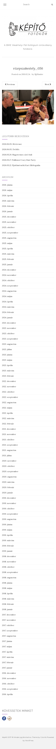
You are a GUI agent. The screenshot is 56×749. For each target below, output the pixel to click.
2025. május (7, 243)
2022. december (9, 381)
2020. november (9, 461)
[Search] (52, 5)
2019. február (8, 546)
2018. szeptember (10, 572)
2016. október (8, 683)
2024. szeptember (10, 285)
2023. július (7, 349)
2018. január (7, 609)
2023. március (8, 370)
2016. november (9, 678)
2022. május (7, 408)
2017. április (7, 652)
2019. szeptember (10, 514)
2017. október (8, 625)
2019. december (9, 498)
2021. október (8, 439)
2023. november (9, 328)
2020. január (7, 492)
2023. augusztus (9, 344)
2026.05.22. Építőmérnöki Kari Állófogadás (21, 165)
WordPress (29, 740)
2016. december (9, 673)
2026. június (7, 185)
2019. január (7, 551)
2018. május (7, 588)
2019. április (7, 535)
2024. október (8, 280)
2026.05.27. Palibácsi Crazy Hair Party (19, 160)
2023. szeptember (10, 339)
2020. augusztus (9, 477)
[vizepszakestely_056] (28, 107)
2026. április (7, 195)
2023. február (8, 376)
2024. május (7, 296)
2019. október (8, 508)
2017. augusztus (9, 636)
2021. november (9, 434)
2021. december (9, 429)
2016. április (7, 694)
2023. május (7, 360)
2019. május (7, 530)
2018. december (9, 556)
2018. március (8, 599)
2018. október (8, 567)
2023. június (7, 354)
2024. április (7, 301)
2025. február (8, 259)
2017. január (7, 668)
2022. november (9, 386)
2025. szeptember (10, 232)
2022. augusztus (9, 402)
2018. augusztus (9, 577)
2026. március (8, 201)
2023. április (7, 365)
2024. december (9, 270)
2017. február (8, 662)
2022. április (7, 413)
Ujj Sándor (38, 74)
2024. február (8, 312)
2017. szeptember (10, 630)
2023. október (8, 333)
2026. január (7, 211)
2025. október (8, 227)
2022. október (8, 392)
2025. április (7, 248)
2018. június (7, 583)
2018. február (8, 604)
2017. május (7, 646)
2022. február (8, 423)
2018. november (9, 561)
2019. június (7, 524)
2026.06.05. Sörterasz (12, 144)
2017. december (9, 614)
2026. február (8, 206)
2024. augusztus (9, 291)
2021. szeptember (10, 445)
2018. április (7, 593)
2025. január (7, 264)
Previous (10, 84)
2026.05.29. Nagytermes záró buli (17, 154)
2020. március (8, 482)
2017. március (8, 657)
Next (47, 84)
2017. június (7, 641)
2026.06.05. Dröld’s (10, 149)
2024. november (9, 275)
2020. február (8, 487)
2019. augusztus (9, 519)
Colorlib (43, 737)
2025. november (9, 222)
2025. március (8, 254)
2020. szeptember (10, 471)
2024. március (8, 307)
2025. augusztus (9, 238)
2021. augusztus (9, 450)
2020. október (8, 466)
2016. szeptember (10, 689)
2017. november (9, 620)
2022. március (8, 418)
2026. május (7, 190)
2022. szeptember (10, 397)
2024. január (7, 317)
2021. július (7, 455)
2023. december (9, 323)
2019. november (9, 503)
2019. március (8, 540)
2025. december (9, 217)
